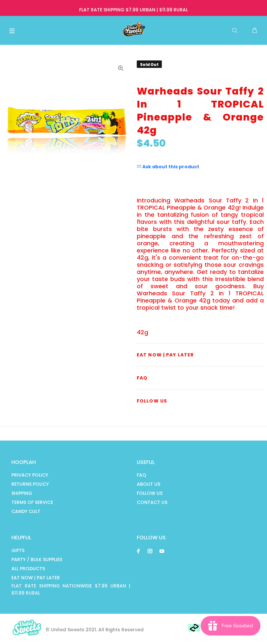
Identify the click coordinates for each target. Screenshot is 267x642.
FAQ (141, 475)
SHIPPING (21, 493)
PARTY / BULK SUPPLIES (36, 559)
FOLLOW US (149, 493)
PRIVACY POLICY (29, 475)
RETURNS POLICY (30, 484)
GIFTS (17, 550)
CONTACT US (152, 502)
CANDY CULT (25, 511)
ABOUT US (148, 484)
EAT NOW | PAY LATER (35, 577)
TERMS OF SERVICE (32, 502)
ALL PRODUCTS (28, 568)
